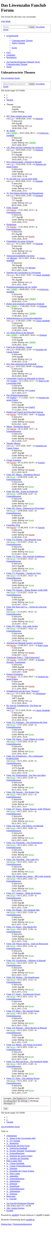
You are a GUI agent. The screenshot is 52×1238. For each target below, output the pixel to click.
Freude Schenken (13, 460)
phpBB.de (30, 1219)
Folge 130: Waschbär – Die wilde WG (22, 859)
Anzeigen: (7, 1098)
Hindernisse (11, 224)
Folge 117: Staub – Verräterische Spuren (23, 994)
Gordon (13, 381)
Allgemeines (40, 693)
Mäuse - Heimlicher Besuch (18, 426)
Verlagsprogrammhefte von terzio (20, 256)
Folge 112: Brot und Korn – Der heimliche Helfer (27, 1061)
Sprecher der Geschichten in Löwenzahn (23, 272)
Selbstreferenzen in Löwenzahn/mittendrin (24, 318)
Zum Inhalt (5, 21)
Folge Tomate (12, 207)
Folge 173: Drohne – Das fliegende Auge (23, 539)
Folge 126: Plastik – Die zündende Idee (23, 910)
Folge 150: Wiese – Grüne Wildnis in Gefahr (25, 739)
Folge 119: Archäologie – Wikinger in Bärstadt (26, 960)
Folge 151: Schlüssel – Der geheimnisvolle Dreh (26, 722)
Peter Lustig (43, 645)
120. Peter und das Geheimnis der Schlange (24, 147)
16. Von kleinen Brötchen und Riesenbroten (24, 193)
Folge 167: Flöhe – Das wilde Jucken (22, 626)
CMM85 (13, 133)
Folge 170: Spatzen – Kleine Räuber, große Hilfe (27, 590)
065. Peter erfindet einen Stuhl (19, 116)
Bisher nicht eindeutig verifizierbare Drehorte (25, 304)
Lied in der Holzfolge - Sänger (19, 347)
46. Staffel (10, 130)
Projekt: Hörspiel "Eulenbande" (25, 661)
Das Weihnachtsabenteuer (17, 395)
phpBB (15, 1215)
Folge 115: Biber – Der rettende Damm (22, 1011)
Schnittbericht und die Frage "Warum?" (23, 691)
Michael (13, 258)
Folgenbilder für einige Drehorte (20, 241)
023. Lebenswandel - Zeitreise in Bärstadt (23, 162)
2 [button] (6, 97)
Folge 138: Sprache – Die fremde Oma (22, 792)
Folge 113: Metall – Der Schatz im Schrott (24, 1045)
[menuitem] (22, 40)
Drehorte (39, 118)
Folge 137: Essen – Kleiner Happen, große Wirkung (28, 809)
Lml (12, 118)
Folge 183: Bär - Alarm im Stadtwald (22, 491)
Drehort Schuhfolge (14, 674)
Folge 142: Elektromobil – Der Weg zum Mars (26, 775)
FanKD (13, 397)
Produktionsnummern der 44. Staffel (21, 287)
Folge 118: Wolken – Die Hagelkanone (22, 977)
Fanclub (41, 414)
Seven (12, 477)
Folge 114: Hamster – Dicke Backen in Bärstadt (26, 1028)
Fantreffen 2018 (13, 525)
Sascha (13, 210)
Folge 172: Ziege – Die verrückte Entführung (25, 556)
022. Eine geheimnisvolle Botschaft (21, 364)
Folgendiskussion (13, 212)
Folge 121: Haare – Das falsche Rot (21, 927)
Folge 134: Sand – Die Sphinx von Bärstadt (24, 826)
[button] (9, 100)
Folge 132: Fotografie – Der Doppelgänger (24, 843)
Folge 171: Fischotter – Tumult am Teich (23, 573)
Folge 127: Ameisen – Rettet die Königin (23, 893)
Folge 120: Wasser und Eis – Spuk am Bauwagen (27, 944)
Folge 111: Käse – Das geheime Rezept (22, 1078)
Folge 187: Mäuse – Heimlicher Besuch (23, 474)
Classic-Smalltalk (42, 275)
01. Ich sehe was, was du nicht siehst (21, 179)
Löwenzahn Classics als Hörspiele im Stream (25, 378)
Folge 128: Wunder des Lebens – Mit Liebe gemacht (28, 876)
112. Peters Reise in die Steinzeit (20, 333)
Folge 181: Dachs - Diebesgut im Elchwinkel (25, 508)
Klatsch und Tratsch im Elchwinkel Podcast (24, 412)
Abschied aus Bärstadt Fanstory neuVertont (24, 643)
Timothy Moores (13, 443)
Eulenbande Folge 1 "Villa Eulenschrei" (23, 657)
